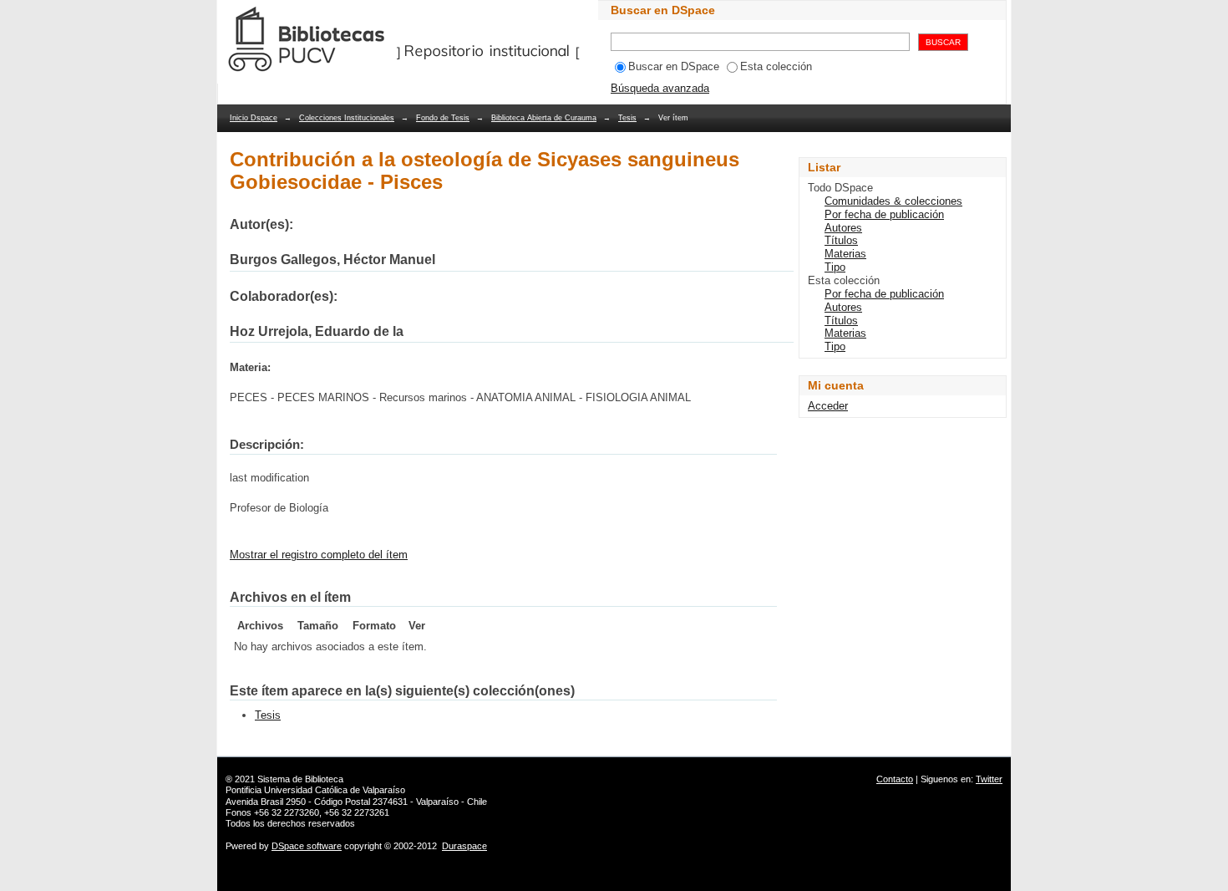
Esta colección (776, 66)
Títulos (841, 240)
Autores (843, 227)
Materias (845, 253)
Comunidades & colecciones (893, 201)
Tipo (835, 267)
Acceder (828, 406)
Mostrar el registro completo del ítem (319, 554)
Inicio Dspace (253, 118)
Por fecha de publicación (884, 214)
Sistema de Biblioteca (300, 779)
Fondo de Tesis (442, 118)
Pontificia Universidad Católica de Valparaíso (315, 790)
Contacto (894, 779)
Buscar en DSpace (673, 66)
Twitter (989, 779)
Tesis (627, 118)
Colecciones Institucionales (346, 118)
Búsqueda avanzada (660, 88)
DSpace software (306, 846)
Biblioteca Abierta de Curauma (543, 118)
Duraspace (464, 846)
